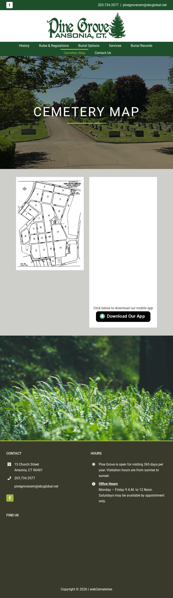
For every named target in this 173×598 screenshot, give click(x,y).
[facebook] (9, 5)
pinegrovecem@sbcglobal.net (145, 5)
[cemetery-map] (50, 180)
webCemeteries (101, 589)
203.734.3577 (108, 5)
